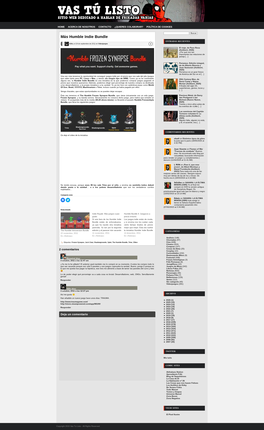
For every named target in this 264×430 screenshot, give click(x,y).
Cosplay (170, 251)
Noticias (170, 271)
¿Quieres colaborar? (129, 27)
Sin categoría (172, 282)
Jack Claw (89, 242)
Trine (99, 87)
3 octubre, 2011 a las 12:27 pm (75, 291)
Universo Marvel (174, 394)
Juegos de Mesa (174, 266)
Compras (170, 246)
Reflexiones (172, 277)
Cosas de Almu (173, 249)
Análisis (170, 238)
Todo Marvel (172, 389)
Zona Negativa (173, 398)
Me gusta (171, 217)
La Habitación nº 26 (175, 381)
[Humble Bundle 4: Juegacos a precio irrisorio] (140, 224)
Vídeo (135, 242)
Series (169, 279)
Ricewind (71, 258)
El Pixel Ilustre (173, 414)
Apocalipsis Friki (174, 374)
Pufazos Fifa (172, 275)
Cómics (169, 244)
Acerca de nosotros (81, 27)
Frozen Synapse (78, 242)
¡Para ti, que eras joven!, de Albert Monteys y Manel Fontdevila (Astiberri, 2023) (187, 168)
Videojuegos (103, 44)
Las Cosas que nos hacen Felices (182, 383)
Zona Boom (171, 396)
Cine (168, 242)
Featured (170, 257)
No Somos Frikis (174, 387)
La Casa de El (172, 378)
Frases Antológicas (175, 260)
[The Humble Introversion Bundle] (75, 220)
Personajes (171, 273)
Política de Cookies (159, 27)
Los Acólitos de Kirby (176, 385)
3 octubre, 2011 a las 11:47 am (75, 260)
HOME (61, 27)
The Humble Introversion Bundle (75, 230)
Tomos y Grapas (174, 392)
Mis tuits (168, 358)
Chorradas (171, 240)
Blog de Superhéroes (176, 376)
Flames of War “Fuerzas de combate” (188, 150)
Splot (110, 242)
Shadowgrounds (100, 242)
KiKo (71, 44)
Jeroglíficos (172, 264)
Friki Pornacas (173, 262)
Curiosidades (172, 253)
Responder (66, 280)
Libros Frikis (172, 268)
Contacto (104, 27)
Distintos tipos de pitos (194, 138)
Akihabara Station (174, 372)
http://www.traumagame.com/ (74, 302)
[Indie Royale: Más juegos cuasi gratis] (108, 224)
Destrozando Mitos (175, 255)
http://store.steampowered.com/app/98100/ (81, 304)
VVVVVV (78, 87)
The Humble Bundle (120, 242)
